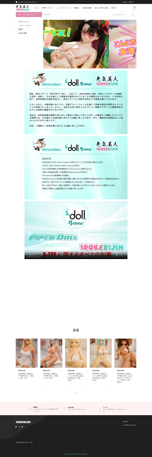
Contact (124, 2)
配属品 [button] (76, 8)
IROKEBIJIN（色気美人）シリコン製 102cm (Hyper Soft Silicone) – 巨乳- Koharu (76, 377)
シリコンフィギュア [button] (63, 8)
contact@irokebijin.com (129, 425)
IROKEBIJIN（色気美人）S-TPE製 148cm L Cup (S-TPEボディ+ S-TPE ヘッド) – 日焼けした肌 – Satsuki (125, 378)
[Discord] (22, 427)
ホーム (37, 8)
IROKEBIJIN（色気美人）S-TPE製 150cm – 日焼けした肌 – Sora (26, 376)
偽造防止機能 (87, 8)
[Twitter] (16, 427)
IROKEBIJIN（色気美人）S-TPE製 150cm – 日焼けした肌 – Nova (51, 376)
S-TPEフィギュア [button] (47, 8)
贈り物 (113, 8)
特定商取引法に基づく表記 (24, 442)
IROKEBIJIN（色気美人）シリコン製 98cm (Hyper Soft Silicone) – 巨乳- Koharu (100, 377)
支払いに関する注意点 (101, 8)
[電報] (19, 427)
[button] (130, 66)
